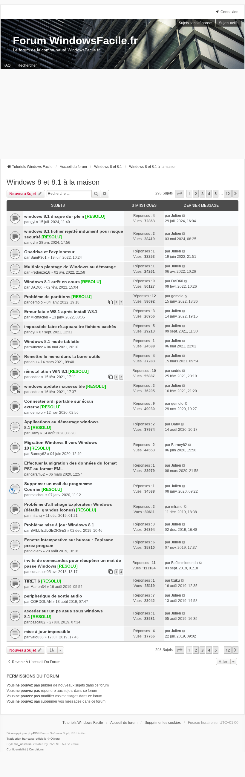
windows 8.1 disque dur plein (54, 216)
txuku (175, 580)
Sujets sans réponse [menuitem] (195, 23)
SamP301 (38, 257)
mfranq (36, 516)
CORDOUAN (41, 602)
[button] (179, 193)
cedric (35, 377)
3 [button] (202, 193)
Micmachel (39, 317)
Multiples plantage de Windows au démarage (70, 266)
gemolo (36, 302)
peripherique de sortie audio (53, 596)
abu (33, 362)
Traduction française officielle (27, 738)
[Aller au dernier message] (184, 215)
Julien (176, 216)
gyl (32, 222)
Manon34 (38, 587)
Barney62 (38, 454)
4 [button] (209, 193)
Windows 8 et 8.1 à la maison (53, 182)
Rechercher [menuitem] (27, 65)
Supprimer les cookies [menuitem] (163, 723)
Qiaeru (55, 738)
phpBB (32, 733)
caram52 (37, 474)
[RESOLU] (95, 216)
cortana (36, 572)
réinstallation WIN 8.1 (46, 371)
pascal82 (37, 622)
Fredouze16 (40, 272)
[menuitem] (16, 749)
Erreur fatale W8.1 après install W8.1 (60, 311)
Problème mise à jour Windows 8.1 (59, 524)
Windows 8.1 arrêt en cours (52, 281)
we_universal (23, 744)
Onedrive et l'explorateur (49, 251)
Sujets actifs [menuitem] (228, 23)
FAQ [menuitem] (7, 65)
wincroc (36, 347)
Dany (34, 433)
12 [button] (228, 193)
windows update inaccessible (54, 386)
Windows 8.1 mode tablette (51, 341)
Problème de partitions (47, 296)
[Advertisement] (122, 114)
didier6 (36, 551)
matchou (37, 495)
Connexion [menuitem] (229, 12)
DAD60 (36, 287)
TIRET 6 (32, 581)
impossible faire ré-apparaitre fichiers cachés (70, 326)
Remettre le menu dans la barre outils (62, 356)
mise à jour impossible (47, 631)
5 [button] (216, 193)
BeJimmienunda (184, 563)
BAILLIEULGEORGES (48, 530)
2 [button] (196, 193)
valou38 (37, 637)
